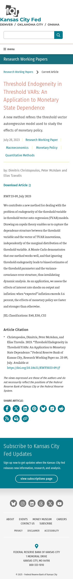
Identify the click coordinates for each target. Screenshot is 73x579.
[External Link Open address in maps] (36, 546)
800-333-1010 (36, 565)
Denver (6, 24)
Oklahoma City (30, 24)
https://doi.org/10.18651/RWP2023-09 (32, 367)
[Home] (12, 11)
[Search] (58, 35)
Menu (11, 49)
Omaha (53, 24)
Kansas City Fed (20, 20)
